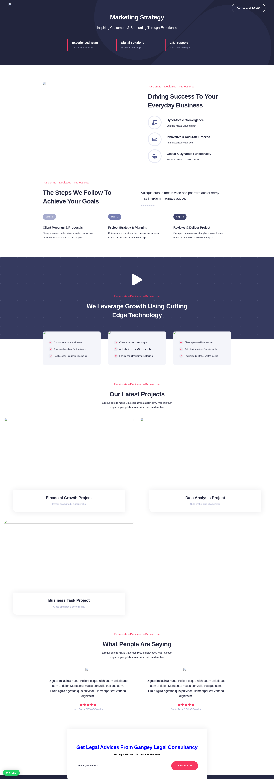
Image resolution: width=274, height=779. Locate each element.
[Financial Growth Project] (68, 420)
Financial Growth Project (69, 498)
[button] (11, 773)
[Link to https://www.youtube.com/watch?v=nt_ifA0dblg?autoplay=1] (137, 279)
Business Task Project (68, 600)
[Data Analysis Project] (205, 420)
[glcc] (23, 4)
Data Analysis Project (205, 498)
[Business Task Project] (68, 522)
